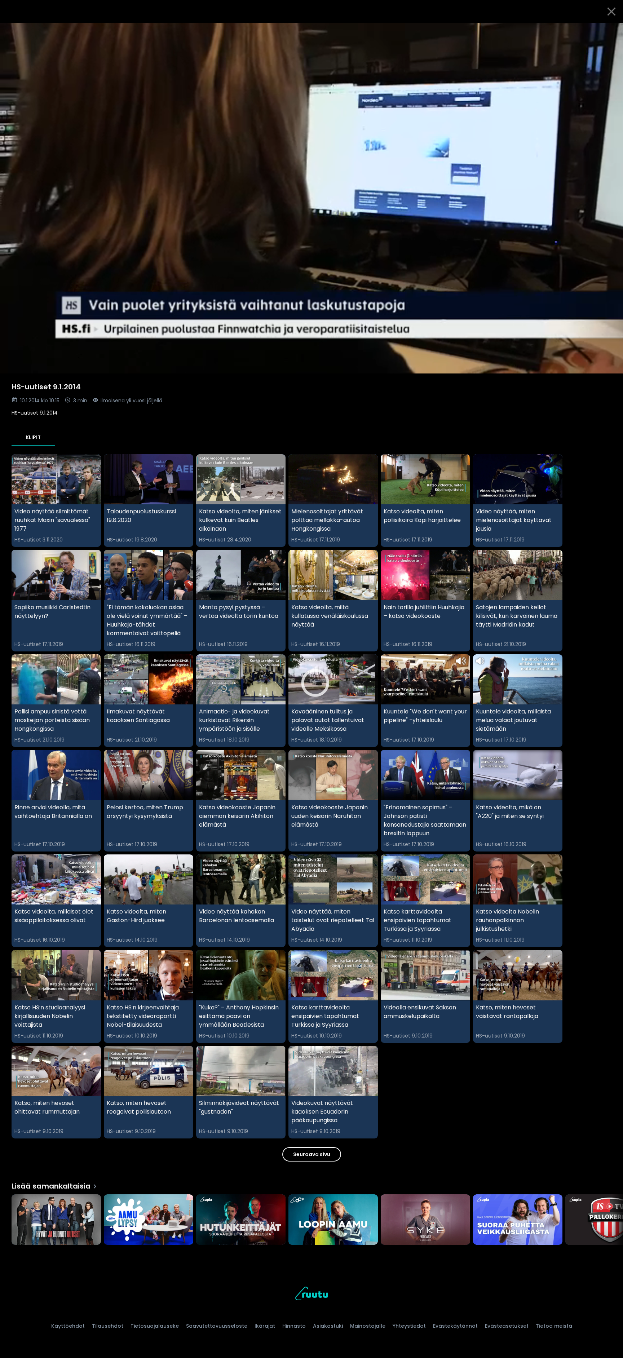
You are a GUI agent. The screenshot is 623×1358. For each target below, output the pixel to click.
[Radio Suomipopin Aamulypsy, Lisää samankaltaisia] (148, 1220)
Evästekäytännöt (455, 1326)
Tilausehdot (107, 1326)
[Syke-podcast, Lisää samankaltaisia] (425, 1220)
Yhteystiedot (409, 1326)
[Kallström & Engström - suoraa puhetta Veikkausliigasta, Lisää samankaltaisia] (517, 1220)
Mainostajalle (367, 1326)
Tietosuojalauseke (155, 1326)
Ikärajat (265, 1326)
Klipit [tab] (33, 437)
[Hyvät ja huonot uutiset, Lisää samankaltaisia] (56, 1220)
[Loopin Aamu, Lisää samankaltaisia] (333, 1220)
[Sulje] (611, 11)
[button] (311, 198)
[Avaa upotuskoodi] (609, 31)
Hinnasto (294, 1326)
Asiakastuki (328, 1326)
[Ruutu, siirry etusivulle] (311, 1295)
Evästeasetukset (507, 1326)
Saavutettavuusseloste (216, 1326)
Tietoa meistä (554, 1326)
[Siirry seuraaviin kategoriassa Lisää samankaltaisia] (611, 1220)
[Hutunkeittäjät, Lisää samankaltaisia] (241, 1220)
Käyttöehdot (68, 1326)
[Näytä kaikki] (311, 1218)
